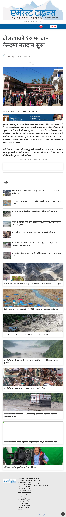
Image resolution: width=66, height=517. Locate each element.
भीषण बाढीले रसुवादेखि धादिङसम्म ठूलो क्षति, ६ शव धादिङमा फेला (30, 442)
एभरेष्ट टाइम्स (12, 57)
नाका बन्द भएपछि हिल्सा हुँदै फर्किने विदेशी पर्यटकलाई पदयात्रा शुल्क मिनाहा (31, 309)
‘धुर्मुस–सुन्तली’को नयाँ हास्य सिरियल (20, 467)
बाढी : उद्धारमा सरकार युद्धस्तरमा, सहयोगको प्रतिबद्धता (33, 232)
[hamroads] (33, 118)
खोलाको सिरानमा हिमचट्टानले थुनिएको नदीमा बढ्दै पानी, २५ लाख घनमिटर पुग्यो (32, 283)
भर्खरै (5, 183)
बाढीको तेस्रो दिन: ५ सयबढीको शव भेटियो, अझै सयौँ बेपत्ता (35, 211)
